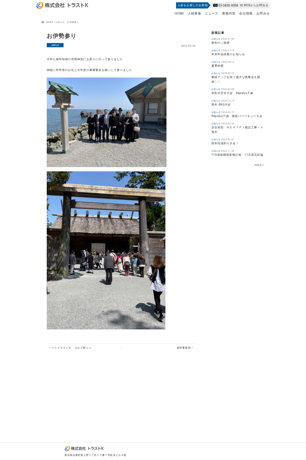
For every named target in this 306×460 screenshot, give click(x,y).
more (258, 165)
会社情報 (246, 13)
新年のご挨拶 (220, 43)
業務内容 (229, 13)
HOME (179, 13)
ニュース (212, 13)
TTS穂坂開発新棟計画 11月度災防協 (237, 155)
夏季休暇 (217, 66)
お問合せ (263, 13)
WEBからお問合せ (256, 5)
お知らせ (55, 45)
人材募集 (194, 13)
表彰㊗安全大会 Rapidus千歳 (233, 93)
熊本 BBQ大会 (221, 104)
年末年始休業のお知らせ (228, 54)
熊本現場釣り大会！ (225, 143)
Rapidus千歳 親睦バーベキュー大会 (236, 116)
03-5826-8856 (228, 5)
